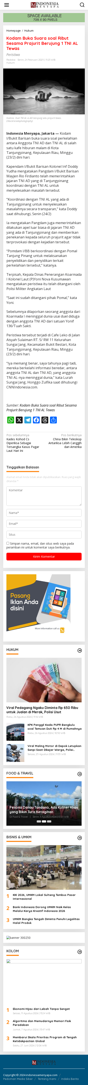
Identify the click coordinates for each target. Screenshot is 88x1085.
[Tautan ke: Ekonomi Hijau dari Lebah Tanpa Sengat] (44, 981)
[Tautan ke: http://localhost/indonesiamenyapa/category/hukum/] (79, 650)
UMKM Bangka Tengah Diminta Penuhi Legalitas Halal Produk (46, 921)
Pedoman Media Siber (18, 1079)
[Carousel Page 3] (49, 821)
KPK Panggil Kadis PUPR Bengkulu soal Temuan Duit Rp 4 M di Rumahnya (55, 726)
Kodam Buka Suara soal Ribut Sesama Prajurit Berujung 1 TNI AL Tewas (41, 407)
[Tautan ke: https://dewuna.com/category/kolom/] (79, 951)
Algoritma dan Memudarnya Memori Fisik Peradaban (42, 1023)
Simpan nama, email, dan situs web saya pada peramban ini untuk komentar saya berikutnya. (40, 545)
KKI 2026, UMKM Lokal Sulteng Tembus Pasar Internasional (44, 896)
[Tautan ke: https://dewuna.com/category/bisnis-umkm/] (79, 837)
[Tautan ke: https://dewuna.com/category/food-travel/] (79, 774)
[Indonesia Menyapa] (45, 5)
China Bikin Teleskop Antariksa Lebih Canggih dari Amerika (65, 441)
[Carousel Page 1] (39, 821)
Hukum (10, 62)
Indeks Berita (70, 1079)
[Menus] (6, 5)
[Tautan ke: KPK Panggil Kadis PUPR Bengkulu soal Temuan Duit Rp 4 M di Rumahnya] (15, 731)
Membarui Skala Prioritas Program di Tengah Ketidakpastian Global (45, 1039)
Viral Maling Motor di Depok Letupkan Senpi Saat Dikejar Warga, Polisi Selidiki (54, 748)
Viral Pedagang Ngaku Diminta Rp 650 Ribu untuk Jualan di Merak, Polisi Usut (42, 710)
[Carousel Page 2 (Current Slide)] (44, 821)
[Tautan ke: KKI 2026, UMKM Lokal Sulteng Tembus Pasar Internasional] (44, 867)
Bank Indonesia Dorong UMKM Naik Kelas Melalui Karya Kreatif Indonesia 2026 (42, 909)
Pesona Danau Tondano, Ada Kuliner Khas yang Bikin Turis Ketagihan (44, 809)
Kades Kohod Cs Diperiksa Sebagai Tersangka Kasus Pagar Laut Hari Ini (22, 443)
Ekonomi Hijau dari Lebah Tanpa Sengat (41, 1009)
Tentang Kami (47, 1079)
